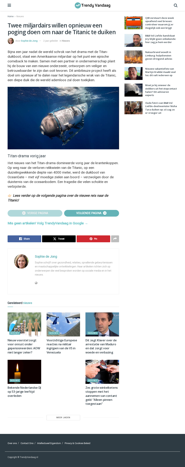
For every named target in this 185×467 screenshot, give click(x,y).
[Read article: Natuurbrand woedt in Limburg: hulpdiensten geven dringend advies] (133, 56)
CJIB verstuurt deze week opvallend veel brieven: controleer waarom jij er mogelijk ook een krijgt (159, 22)
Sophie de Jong (29, 40)
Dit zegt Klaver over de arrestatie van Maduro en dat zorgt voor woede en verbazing (101, 346)
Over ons (12, 443)
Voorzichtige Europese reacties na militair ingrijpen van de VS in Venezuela (62, 346)
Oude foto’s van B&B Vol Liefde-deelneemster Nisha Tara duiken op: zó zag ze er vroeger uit (161, 107)
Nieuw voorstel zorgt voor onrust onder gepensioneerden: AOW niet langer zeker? (24, 346)
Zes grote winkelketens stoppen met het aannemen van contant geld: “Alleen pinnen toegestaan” (101, 396)
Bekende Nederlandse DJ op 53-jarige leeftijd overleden (24, 392)
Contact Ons (27, 443)
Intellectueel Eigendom (49, 443)
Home (11, 16)
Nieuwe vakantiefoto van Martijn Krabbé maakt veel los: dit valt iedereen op (160, 72)
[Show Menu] (9, 5)
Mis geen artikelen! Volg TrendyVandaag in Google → (48, 223)
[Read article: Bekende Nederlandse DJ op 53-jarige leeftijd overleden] (24, 372)
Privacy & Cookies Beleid (77, 443)
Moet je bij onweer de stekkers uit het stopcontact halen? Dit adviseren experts (161, 90)
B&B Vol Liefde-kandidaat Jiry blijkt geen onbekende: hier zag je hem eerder (160, 39)
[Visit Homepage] (92, 5)
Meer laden (63, 417)
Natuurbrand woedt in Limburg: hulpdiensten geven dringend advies (158, 55)
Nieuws (20, 16)
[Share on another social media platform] (115, 238)
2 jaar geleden (50, 40)
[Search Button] (175, 5)
